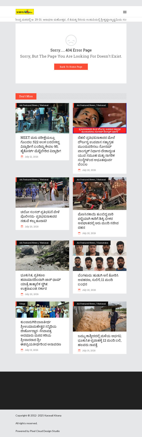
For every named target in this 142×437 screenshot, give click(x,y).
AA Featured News (28, 105)
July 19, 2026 (31, 349)
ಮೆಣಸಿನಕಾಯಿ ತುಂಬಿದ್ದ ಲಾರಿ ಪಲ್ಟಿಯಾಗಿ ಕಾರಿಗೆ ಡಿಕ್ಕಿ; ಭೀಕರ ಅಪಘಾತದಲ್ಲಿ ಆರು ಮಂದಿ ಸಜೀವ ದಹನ (98, 221)
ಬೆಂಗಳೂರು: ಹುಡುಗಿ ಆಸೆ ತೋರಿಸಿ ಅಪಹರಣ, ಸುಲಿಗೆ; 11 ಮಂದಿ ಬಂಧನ (98, 279)
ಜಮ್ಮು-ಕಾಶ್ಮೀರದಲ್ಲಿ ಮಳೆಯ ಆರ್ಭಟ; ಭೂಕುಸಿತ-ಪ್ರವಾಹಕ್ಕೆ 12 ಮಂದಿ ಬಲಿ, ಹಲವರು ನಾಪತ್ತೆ (99, 340)
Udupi (22, 303)
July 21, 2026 (31, 156)
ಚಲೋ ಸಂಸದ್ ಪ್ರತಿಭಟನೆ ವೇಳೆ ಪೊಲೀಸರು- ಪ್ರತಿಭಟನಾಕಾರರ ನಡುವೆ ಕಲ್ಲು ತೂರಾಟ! (40, 216)
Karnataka (102, 242)
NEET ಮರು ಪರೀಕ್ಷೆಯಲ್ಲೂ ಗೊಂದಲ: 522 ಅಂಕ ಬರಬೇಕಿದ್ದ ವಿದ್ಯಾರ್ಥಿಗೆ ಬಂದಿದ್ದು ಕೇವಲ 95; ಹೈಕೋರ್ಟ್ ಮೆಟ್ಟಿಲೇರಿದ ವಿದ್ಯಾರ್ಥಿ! (41, 144)
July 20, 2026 (89, 169)
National (44, 105)
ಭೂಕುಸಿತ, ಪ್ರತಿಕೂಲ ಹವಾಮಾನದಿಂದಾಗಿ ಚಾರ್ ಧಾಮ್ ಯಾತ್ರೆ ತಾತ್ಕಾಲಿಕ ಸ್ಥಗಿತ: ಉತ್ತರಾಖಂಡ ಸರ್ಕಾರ (41, 282)
